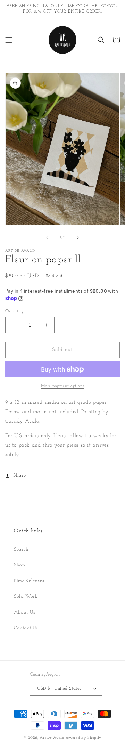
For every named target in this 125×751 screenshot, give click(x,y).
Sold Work (26, 596)
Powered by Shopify (84, 738)
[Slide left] (47, 237)
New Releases (29, 580)
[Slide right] (77, 237)
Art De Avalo (52, 738)
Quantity (14, 311)
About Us (24, 612)
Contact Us (26, 628)
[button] (8, 40)
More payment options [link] (62, 386)
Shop (19, 565)
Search (21, 549)
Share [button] (19, 475)
